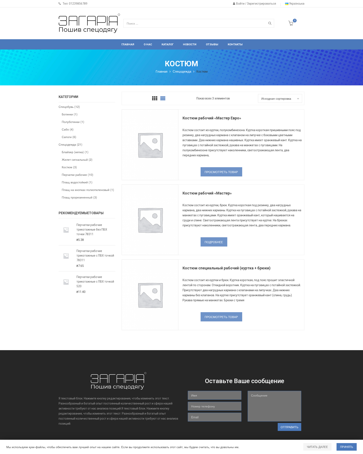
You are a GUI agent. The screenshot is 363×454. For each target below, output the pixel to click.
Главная (161, 71)
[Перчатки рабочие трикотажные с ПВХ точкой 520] (66, 284)
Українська (296, 3)
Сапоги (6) (69, 137)
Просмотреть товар (221, 172)
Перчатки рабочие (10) (77, 174)
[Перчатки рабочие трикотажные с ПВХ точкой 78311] (66, 258)
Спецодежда (182, 71)
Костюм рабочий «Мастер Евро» (212, 118)
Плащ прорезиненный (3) (79, 197)
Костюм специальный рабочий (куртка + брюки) (227, 268)
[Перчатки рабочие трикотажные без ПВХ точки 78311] (66, 232)
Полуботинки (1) (73, 122)
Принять (346, 447)
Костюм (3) (69, 167)
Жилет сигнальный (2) (77, 159)
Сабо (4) (68, 129)
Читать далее (317, 447)
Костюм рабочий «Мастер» (207, 193)
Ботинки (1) (70, 114)
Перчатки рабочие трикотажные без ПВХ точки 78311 (91, 229)
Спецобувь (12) (69, 106)
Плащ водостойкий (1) (77, 182)
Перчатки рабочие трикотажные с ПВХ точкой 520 (95, 281)
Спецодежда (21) (70, 144)
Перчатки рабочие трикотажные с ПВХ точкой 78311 (95, 255)
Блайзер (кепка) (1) (75, 152)
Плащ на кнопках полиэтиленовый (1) (88, 190)
